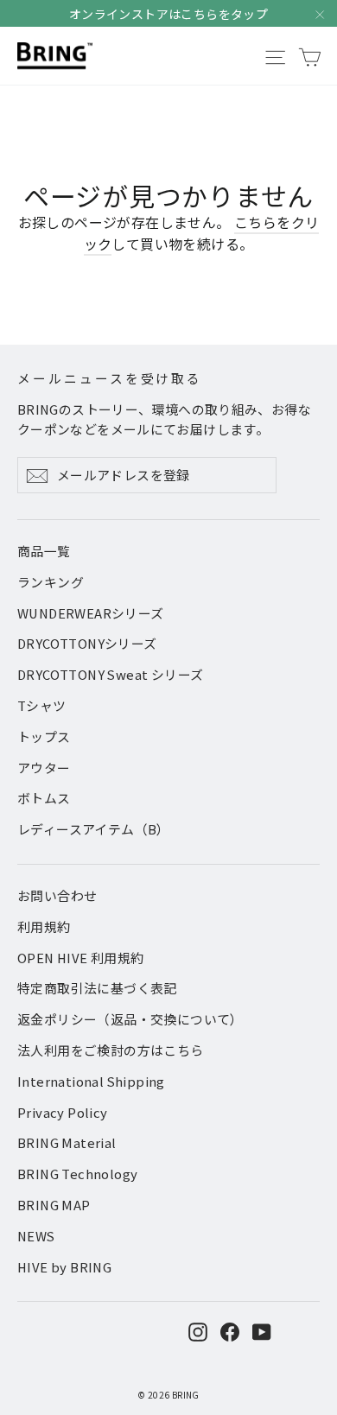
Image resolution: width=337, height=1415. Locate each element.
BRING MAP (54, 1205)
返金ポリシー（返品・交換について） (130, 1019)
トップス (44, 736)
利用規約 (44, 926)
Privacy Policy (62, 1112)
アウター (44, 767)
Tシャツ (42, 705)
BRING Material (67, 1142)
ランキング (50, 582)
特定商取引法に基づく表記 (97, 988)
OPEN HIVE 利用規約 (80, 958)
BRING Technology (77, 1173)
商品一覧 (44, 551)
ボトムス (44, 798)
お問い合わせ (57, 895)
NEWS (36, 1236)
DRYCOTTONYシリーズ (87, 643)
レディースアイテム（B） (93, 829)
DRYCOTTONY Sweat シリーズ (110, 674)
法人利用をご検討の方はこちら (110, 1050)
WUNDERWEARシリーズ (90, 613)
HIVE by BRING (64, 1267)
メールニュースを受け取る (109, 377)
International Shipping (91, 1081)
